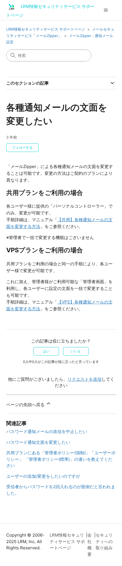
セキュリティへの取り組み (104, 541)
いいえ (76, 351)
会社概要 (89, 544)
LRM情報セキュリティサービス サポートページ (45, 29)
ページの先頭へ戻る (26, 404)
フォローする (22, 147)
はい (46, 351)
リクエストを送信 (85, 379)
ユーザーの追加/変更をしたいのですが (43, 476)
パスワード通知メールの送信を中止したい (46, 431)
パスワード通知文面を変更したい (38, 442)
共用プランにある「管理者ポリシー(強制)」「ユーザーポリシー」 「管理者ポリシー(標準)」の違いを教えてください (60, 459)
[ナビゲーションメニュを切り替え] (106, 10)
